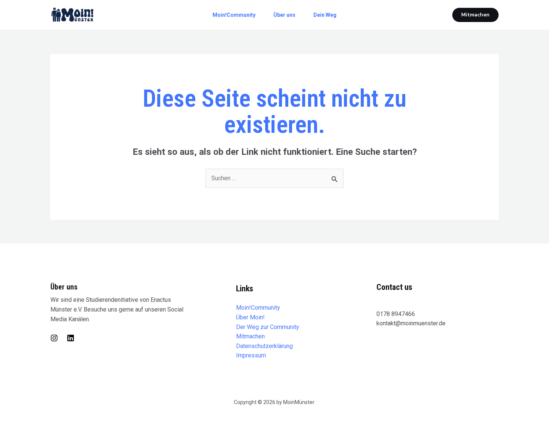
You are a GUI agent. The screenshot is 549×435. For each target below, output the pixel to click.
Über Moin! (250, 317)
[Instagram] (54, 338)
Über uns (284, 15)
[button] (475, 15)
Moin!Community (234, 15)
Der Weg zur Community (267, 327)
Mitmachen (250, 336)
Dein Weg (324, 15)
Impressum (251, 355)
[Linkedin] (70, 338)
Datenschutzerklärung (264, 346)
